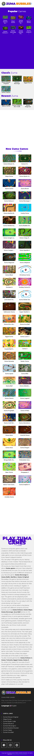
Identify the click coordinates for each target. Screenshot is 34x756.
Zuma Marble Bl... (9, 213)
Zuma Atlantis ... (25, 386)
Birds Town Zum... (9, 484)
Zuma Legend (24, 398)
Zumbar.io (9, 287)
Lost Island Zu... (9, 299)
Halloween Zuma (9, 312)
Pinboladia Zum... (24, 460)
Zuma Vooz (9, 447)
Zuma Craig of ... (25, 238)
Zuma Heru (9, 435)
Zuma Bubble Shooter (11, 728)
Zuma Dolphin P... (24, 484)
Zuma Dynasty (9, 361)
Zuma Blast (9, 275)
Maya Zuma (13, 21)
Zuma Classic (6, 92)
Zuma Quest (9, 373)
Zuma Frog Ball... (9, 410)
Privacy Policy (16, 754)
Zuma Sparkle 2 (25, 250)
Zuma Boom (25, 188)
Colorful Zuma (24, 435)
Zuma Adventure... (25, 423)
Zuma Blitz (24, 373)
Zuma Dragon (24, 447)
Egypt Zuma (28, 82)
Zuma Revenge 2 (24, 201)
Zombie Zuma (9, 497)
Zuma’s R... (24, 164)
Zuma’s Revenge (17, 82)
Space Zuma (29, 21)
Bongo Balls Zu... (9, 460)
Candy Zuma (25, 213)
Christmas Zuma (24, 275)
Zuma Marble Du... (9, 225)
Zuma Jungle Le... (9, 238)
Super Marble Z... (24, 312)
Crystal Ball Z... (9, 349)
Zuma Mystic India (9, 721)
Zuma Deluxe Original (6, 82)
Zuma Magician (28, 106)
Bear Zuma (9, 472)
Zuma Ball (9, 386)
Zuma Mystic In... (24, 176)
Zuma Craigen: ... (9, 250)
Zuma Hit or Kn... (9, 324)
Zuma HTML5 (25, 410)
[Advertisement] (17, 51)
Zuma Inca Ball (25, 324)
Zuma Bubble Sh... (25, 225)
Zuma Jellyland (25, 262)
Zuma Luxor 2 (24, 336)
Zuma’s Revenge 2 (9, 726)
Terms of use (23, 754)
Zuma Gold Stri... (9, 423)
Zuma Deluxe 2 (5, 32)
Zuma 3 (24, 348)
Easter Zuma (25, 361)
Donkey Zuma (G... (25, 287)
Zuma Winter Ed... (24, 299)
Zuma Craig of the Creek (17, 106)
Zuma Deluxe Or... (9, 164)
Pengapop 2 (25, 472)
